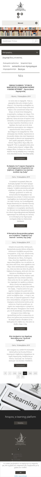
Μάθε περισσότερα (20, 476)
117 (35, 373)
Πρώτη (5, 373)
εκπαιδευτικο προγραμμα (24, 66)
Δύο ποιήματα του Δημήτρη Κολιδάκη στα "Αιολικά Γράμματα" (20, 338)
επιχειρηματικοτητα (9, 69)
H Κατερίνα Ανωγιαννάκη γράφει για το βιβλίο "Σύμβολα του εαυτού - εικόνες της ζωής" (20, 235)
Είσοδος (20, 423)
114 (20, 373)
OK (20, 472)
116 (30, 373)
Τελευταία (22, 377)
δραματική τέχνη (26, 63)
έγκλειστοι (6, 66)
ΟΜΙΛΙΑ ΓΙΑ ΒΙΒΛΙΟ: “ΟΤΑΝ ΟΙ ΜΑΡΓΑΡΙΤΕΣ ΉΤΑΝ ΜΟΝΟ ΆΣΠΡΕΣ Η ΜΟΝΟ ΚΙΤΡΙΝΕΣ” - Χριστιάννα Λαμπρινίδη (20, 88)
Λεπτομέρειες (20, 158)
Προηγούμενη (10, 373)
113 (14, 373)
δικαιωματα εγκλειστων (11, 63)
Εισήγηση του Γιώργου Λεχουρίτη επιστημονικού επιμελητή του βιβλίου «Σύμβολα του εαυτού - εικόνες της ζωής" (20, 169)
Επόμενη (18, 377)
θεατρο (21, 69)
